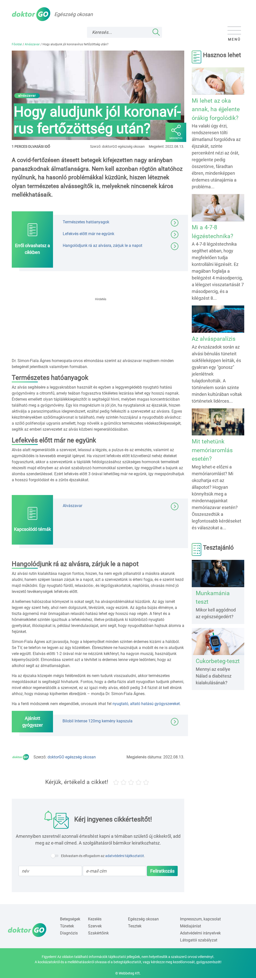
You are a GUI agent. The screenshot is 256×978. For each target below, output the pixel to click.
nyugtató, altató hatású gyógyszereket (146, 703)
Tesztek (135, 926)
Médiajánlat (190, 926)
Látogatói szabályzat (198, 940)
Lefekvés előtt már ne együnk (88, 233)
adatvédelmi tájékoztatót (124, 856)
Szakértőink (98, 933)
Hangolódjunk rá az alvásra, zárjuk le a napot (102, 245)
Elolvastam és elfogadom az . (103, 856)
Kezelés (95, 919)
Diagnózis (69, 933)
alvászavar (27, 95)
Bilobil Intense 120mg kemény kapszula (97, 721)
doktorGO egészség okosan (72, 757)
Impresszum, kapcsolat (200, 919)
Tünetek (67, 926)
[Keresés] (156, 32)
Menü (234, 39)
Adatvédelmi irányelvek (200, 933)
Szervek (95, 926)
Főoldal (17, 44)
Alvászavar (32, 44)
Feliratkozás (162, 871)
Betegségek (70, 919)
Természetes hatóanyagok (86, 221)
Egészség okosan (143, 919)
